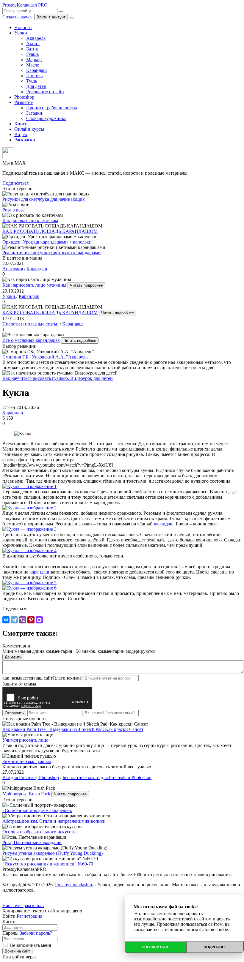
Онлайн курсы (29, 129)
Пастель (34, 75)
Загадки (34, 113)
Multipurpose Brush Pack (26, 793)
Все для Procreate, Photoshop (30, 777)
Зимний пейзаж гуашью (26, 761)
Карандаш (36, 70)
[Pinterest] (31, 619)
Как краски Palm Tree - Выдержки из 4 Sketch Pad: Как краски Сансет (72, 729)
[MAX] (39, 619)
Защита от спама (19, 683)
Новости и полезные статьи (30, 323)
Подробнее (215, 947)
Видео (20, 134)
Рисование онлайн (45, 91)
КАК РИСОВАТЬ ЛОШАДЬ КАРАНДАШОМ (50, 312)
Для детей (36, 86)
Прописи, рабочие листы (51, 107)
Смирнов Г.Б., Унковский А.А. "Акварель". (46, 356)
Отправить (14, 713)
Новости (23, 27)
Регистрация (29, 916)
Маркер (34, 59)
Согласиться (156, 947)
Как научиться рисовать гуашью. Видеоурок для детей (57, 378)
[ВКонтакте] (6, 619)
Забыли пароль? (36, 933)
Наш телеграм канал (23, 905)
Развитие (23, 102)
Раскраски (24, 139)
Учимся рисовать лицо (25, 740)
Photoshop (24, 96)
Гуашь (32, 54)
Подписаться (15, 183)
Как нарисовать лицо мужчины (34, 285)
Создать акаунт (17, 16)
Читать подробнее (86, 285)
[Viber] (22, 619)
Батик (32, 48)
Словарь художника (46, 118)
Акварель (36, 38)
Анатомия (12, 268)
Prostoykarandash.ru (74, 884)
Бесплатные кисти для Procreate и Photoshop (106, 777)
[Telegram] (14, 619)
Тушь (31, 80)
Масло (32, 64)
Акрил (33, 43)
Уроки (20, 32)
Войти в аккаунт (51, 17)
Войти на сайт (17, 951)
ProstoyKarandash (25, 4)
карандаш (163, 523)
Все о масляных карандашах (31, 340)
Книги (21, 123)
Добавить (13, 657)
